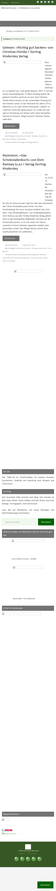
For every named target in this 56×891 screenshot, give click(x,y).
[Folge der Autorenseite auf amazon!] (49, 2)
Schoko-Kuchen (36, 258)
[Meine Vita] (38, 2)
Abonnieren (46, 521)
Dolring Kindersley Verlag (26, 254)
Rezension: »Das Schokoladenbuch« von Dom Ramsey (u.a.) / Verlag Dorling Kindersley (24, 162)
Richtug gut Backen (32, 142)
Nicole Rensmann (11, 132)
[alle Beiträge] (10, 136)
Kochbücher (19, 136)
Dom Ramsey (40, 254)
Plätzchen (26, 258)
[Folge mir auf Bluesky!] (42, 2)
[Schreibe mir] (53, 2)
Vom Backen (21, 139)
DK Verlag (21, 142)
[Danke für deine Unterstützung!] (45, 2)
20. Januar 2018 (27, 132)
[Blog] (9, 833)
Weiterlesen (10, 126)
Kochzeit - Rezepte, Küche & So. (36, 136)
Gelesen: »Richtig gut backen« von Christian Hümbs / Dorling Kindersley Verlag (28, 52)
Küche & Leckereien (10, 139)
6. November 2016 (28, 245)
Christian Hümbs (11, 142)
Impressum (5, 2)
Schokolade (11, 261)
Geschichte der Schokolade (12, 258)
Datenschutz (15, 2)
